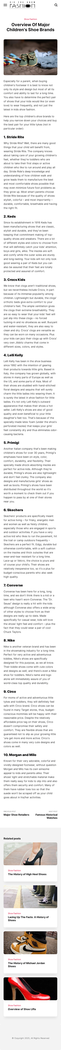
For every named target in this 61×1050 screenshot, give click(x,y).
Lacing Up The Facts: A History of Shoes (28, 919)
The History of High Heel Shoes (27, 874)
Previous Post (16, 813)
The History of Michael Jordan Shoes (26, 965)
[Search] (56, 5)
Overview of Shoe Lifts (22, 1009)
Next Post (46, 814)
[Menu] (5, 5)
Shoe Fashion (30, 19)
